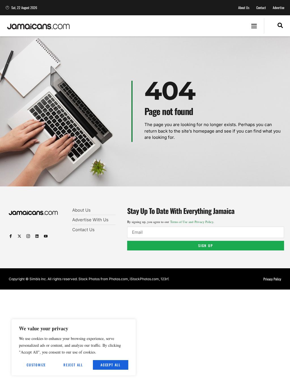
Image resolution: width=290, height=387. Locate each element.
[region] (73, 347)
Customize (36, 364)
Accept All (111, 364)
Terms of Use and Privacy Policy (191, 222)
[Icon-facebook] (10, 236)
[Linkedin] (37, 236)
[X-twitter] (19, 236)
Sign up (205, 245)
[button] (254, 26)
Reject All (73, 364)
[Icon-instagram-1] (28, 236)
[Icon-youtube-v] (46, 236)
